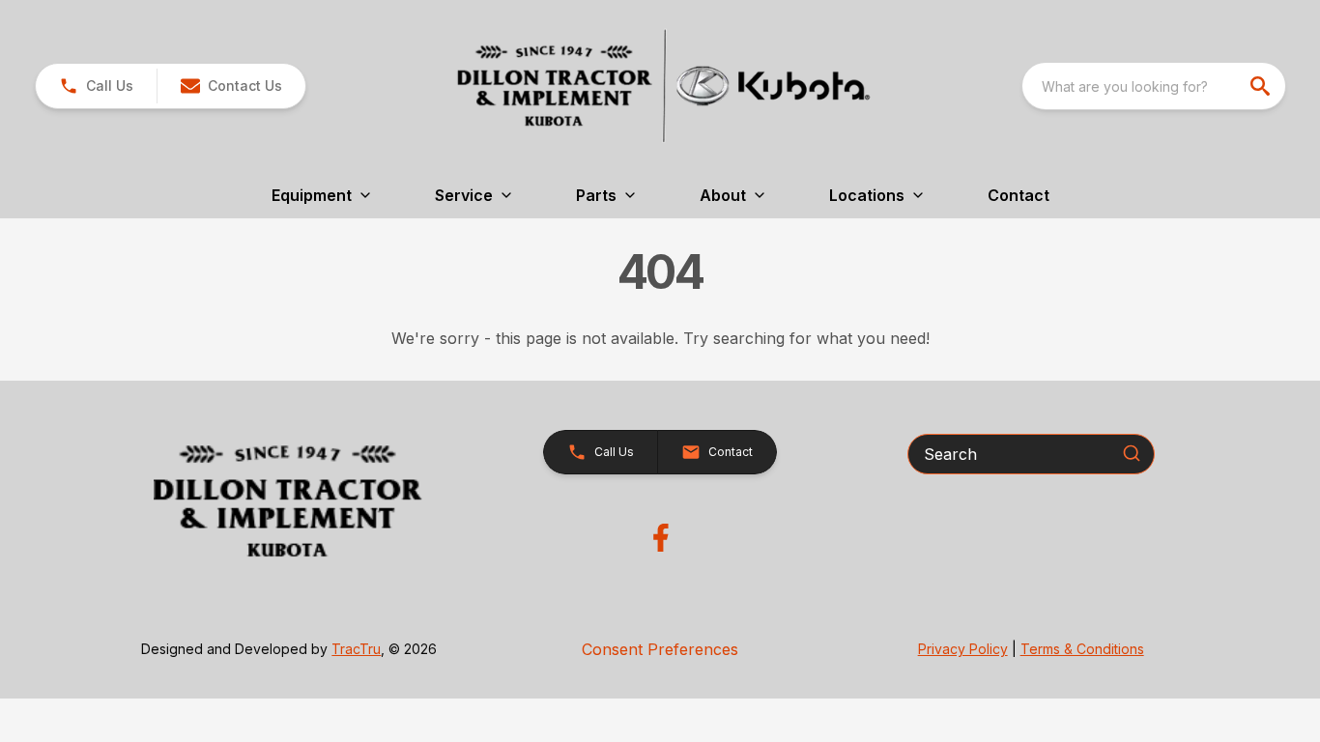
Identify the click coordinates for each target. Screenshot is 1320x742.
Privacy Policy (963, 649)
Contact (1018, 195)
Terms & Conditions (1082, 649)
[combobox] (1153, 86)
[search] (1262, 86)
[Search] (1131, 453)
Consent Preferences (660, 649)
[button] (96, 86)
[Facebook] (660, 537)
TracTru (356, 649)
